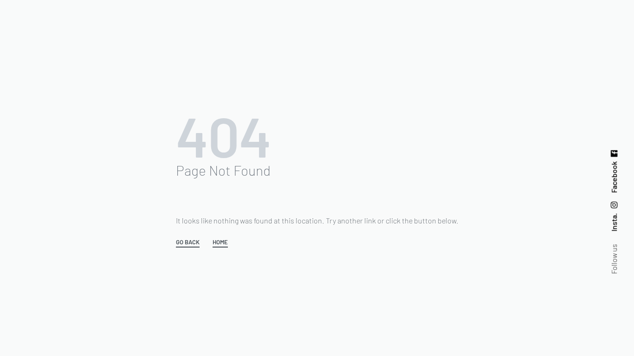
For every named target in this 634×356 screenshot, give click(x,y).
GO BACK (188, 242)
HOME (220, 242)
